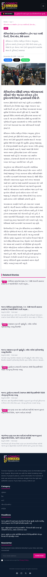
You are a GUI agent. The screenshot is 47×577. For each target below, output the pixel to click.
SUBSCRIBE (39, 556)
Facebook (8, 60)
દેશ (2, 496)
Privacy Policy (24, 560)
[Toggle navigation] (43, 6)
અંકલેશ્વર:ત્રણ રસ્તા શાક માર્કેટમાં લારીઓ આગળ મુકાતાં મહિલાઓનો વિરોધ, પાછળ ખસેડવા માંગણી (21, 437)
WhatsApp (25, 60)
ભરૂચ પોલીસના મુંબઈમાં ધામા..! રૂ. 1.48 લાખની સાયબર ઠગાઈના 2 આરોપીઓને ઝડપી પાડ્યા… (21, 308)
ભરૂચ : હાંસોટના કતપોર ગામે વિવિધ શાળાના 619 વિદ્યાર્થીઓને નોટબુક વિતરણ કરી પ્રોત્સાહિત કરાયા (21, 535)
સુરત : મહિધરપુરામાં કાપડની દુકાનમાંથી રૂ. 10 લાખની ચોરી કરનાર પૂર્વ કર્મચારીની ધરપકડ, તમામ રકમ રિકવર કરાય (21, 529)
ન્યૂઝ (10, 22)
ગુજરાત (5, 324)
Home (6, 22)
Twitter (16, 60)
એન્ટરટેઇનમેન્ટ (6, 504)
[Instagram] (21, 573)
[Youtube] (30, 573)
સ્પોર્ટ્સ (3, 508)
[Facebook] (17, 573)
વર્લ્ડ (2, 500)
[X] (26, 573)
